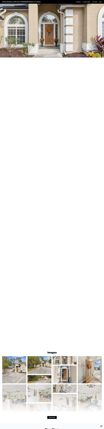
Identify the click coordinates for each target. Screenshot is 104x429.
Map (100, 1)
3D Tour (94, 1)
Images (78, 1)
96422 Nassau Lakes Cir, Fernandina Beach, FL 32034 (21, 2)
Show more (52, 417)
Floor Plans (86, 1)
